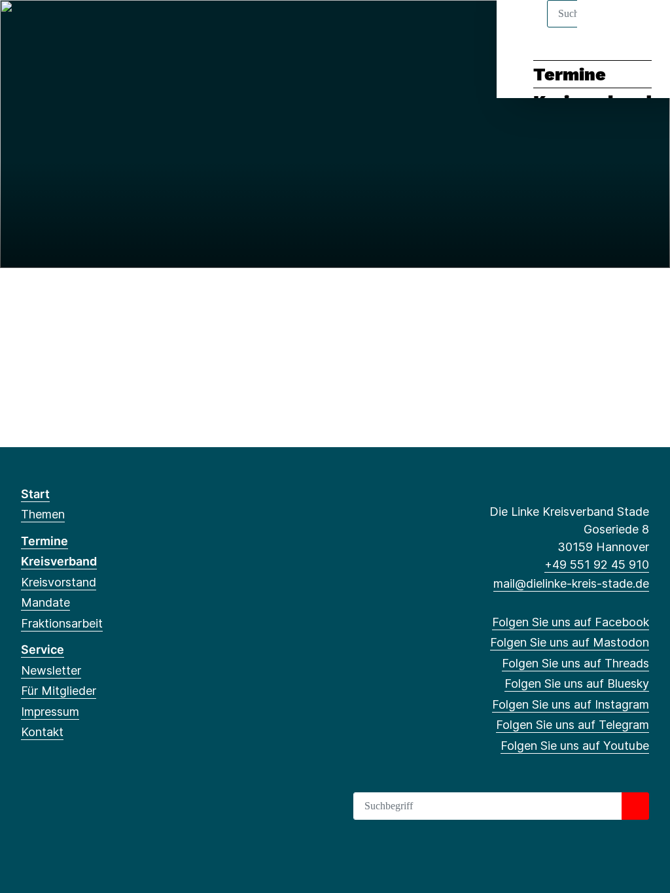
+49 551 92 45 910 (596, 564)
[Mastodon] (49, 27)
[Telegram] (135, 27)
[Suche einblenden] (604, 27)
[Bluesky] (92, 27)
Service (42, 649)
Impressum (50, 711)
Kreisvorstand (58, 582)
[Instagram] (114, 27)
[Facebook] (28, 27)
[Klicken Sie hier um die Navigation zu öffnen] (643, 27)
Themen (43, 514)
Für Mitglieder (58, 691)
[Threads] (71, 27)
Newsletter (51, 670)
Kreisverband (59, 561)
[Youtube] (157, 27)
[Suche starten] (635, 806)
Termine (569, 74)
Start (35, 494)
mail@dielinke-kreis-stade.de (571, 583)
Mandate (45, 602)
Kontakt (42, 732)
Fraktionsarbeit (62, 623)
